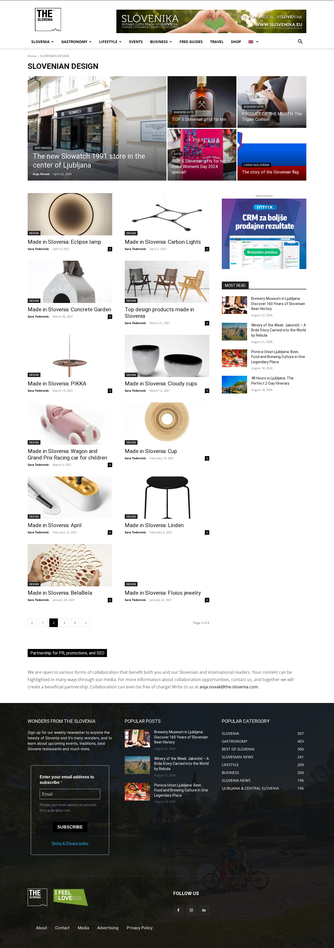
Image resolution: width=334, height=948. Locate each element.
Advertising (107, 927)
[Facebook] (178, 910)
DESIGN (34, 233)
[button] (300, 42)
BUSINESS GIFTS (183, 112)
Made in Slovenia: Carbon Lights (163, 242)
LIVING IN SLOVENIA (256, 165)
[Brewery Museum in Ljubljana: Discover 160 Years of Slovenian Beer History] (234, 305)
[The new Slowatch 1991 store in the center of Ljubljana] (97, 128)
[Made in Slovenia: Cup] (167, 423)
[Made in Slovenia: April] (70, 497)
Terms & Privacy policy (69, 843)
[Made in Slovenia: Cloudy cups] (167, 356)
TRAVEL (217, 41)
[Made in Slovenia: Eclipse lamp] (70, 214)
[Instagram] (191, 910)
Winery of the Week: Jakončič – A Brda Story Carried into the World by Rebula (278, 330)
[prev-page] (32, 622)
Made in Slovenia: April (55, 525)
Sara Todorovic (38, 249)
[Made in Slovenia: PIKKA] (70, 356)
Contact (62, 927)
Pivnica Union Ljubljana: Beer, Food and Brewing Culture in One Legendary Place (278, 357)
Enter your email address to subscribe (67, 780)
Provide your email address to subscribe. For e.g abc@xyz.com (68, 807)
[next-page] (85, 622)
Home (32, 56)
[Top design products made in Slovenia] (167, 282)
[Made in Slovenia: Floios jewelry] (167, 565)
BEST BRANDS (43, 148)
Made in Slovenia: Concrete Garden (69, 309)
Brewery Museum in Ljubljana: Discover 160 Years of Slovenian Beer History (278, 303)
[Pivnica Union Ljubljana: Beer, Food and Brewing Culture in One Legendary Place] (234, 358)
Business (159, 41)
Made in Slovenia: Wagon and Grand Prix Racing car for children (67, 454)
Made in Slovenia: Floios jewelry (163, 593)
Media (83, 927)
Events (136, 41)
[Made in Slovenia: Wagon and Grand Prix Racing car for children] (70, 423)
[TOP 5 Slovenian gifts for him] (202, 102)
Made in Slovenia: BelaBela (60, 593)
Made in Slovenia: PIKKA (57, 383)
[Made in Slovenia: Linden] (167, 497)
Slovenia (40, 41)
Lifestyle (108, 41)
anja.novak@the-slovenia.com (229, 687)
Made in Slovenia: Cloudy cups (161, 383)
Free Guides (191, 41)
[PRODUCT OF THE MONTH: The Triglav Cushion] (271, 102)
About (41, 927)
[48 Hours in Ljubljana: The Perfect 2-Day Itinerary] (234, 384)
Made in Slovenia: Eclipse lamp (64, 242)
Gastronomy (74, 41)
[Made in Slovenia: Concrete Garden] (70, 282)
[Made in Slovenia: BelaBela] (70, 565)
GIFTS (177, 154)
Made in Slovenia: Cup (151, 451)
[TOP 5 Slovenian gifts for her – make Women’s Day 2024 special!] (202, 155)
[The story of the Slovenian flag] (271, 155)
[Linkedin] (204, 910)
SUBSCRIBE (70, 827)
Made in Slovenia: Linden (154, 525)
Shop (236, 41)
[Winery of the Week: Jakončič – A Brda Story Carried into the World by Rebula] (234, 332)
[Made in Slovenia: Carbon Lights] (167, 214)
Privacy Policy (140, 927)
